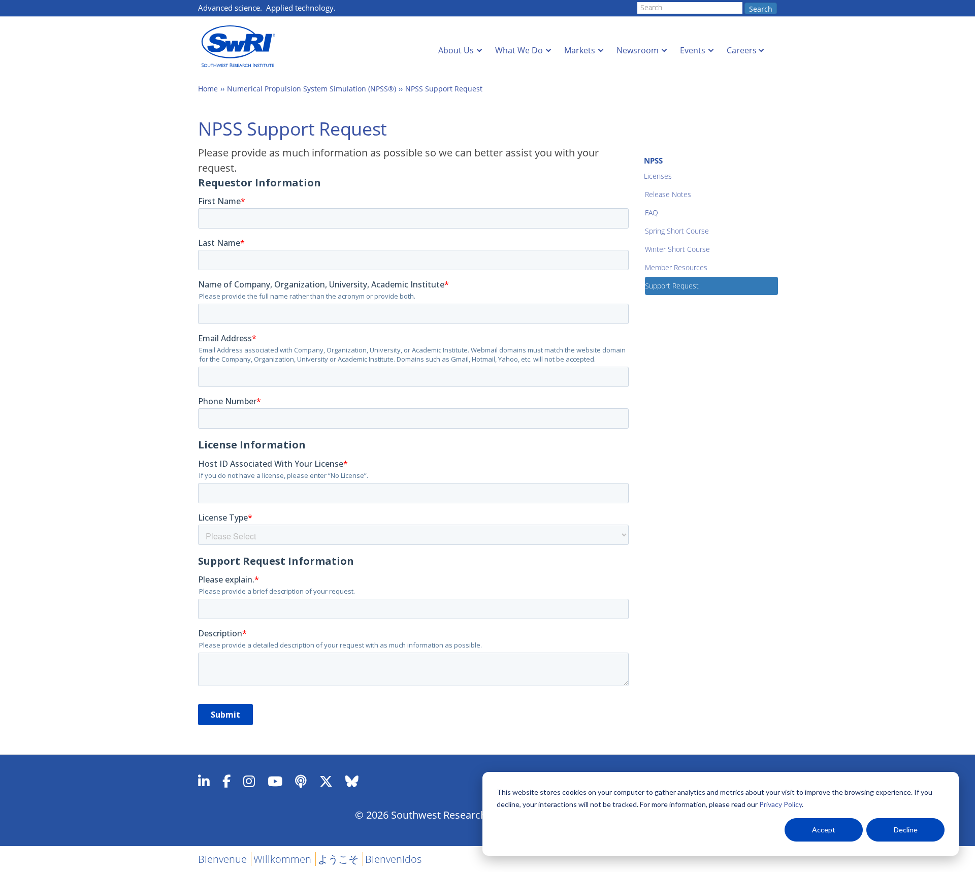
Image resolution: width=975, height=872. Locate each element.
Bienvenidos (393, 859)
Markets (579, 50)
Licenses (658, 176)
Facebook (226, 781)
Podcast (301, 781)
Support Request (672, 285)
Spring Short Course (677, 231)
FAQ (651, 212)
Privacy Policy (780, 804)
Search (760, 9)
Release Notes (668, 194)
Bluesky (352, 781)
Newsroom (637, 50)
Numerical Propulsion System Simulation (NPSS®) (311, 88)
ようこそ (338, 859)
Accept (823, 829)
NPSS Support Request (443, 88)
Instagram (249, 781)
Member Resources (676, 267)
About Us (456, 50)
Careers (742, 50)
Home (208, 88)
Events (692, 50)
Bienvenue (222, 859)
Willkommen (282, 859)
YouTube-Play (275, 781)
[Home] (241, 46)
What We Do (519, 50)
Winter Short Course (677, 249)
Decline (906, 829)
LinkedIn (204, 781)
